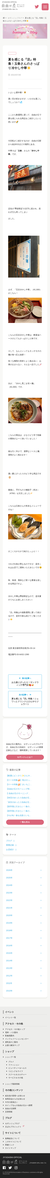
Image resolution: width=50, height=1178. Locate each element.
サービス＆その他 (15, 1078)
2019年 (9, 923)
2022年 (9, 900)
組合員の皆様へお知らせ (15, 1096)
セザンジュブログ (15, 18)
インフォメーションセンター (17, 1039)
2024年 (9, 885)
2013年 (9, 968)
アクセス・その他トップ (15, 1029)
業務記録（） (12, 845)
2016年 (9, 945)
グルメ (11, 1062)
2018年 (9, 930)
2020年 (9, 915)
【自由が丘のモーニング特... (18, 789)
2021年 (9, 908)
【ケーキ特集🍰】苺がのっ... (19, 780)
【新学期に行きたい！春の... (18, 806)
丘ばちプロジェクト (13, 1127)
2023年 (9, 893)
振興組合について (12, 1138)
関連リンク (9, 1145)
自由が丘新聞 (10, 1108)
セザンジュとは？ (25, 757)
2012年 (9, 976)
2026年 (9, 870)
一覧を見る (25, 822)
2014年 (9, 960)
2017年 (9, 938)
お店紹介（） (12, 849)
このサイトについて (13, 1142)
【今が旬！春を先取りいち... (18, 815)
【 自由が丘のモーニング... (18, 793)
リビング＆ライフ (15, 1071)
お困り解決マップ (12, 1045)
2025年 (9, 878)
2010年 (9, 991)
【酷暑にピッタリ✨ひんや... (19, 775)
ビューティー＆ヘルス (17, 1068)
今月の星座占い (11, 1102)
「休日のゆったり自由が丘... (18, 802)
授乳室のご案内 (11, 1042)
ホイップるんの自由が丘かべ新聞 (18, 1105)
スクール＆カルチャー (17, 1074)
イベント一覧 (10, 1017)
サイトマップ (10, 1148)
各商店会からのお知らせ (15, 1099)
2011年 (9, 983)
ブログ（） (11, 841)
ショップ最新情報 (12, 1084)
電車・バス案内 (11, 1032)
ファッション (13, 1065)
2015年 (9, 953)
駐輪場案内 (9, 1036)
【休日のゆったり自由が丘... (18, 798)
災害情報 (8, 1112)
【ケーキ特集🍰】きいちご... (19, 784)
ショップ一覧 (10, 1057)
